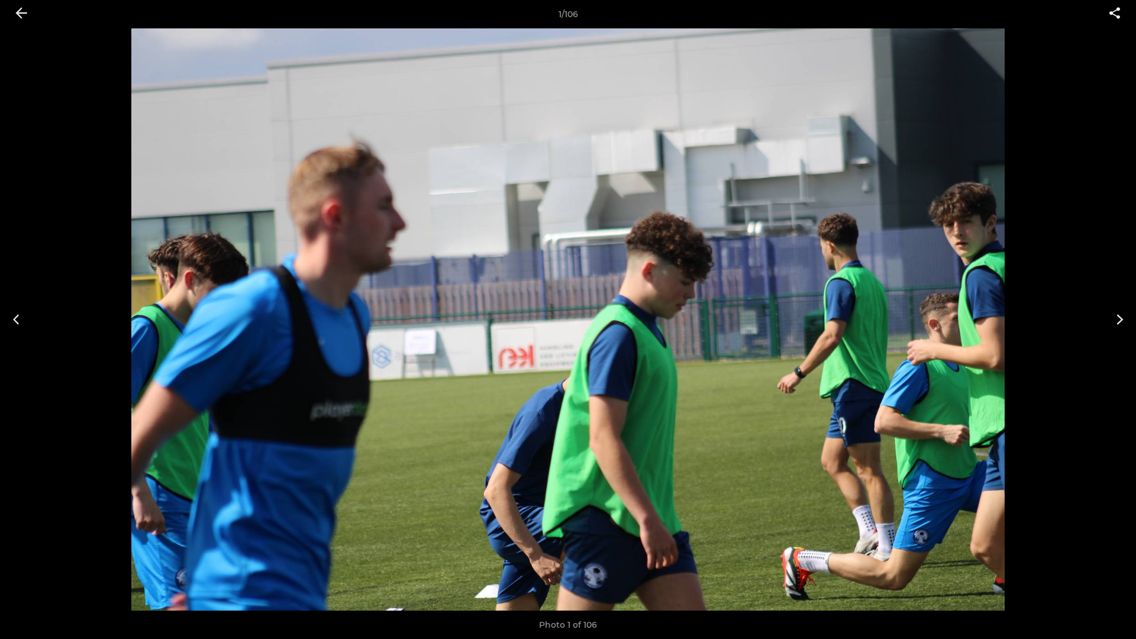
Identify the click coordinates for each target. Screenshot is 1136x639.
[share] (1115, 14)
